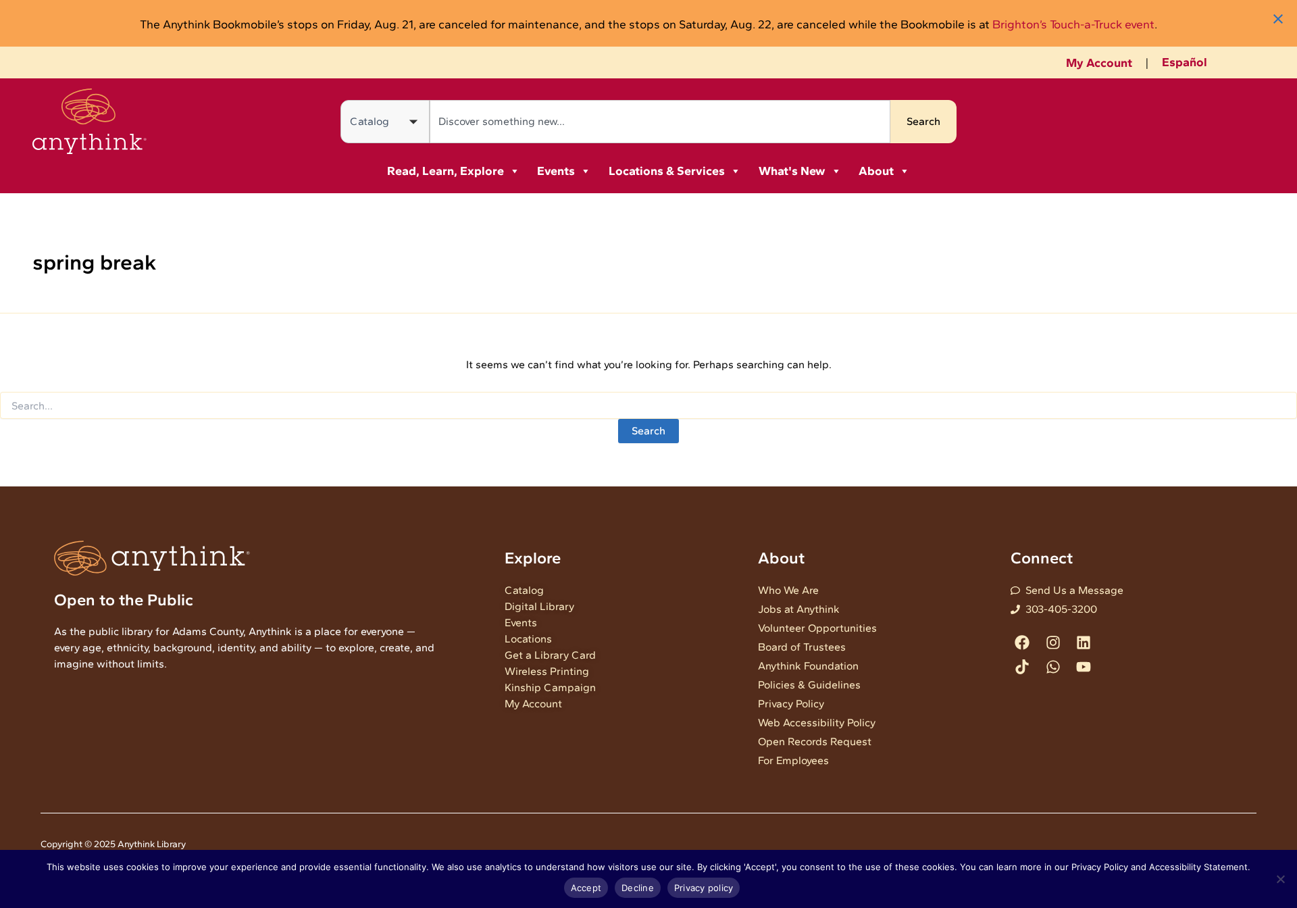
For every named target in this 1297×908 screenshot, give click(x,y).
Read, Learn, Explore (445, 170)
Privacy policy (704, 887)
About (876, 170)
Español (1184, 62)
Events (556, 170)
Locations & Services (667, 170)
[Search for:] (648, 406)
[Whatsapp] (1053, 666)
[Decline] (1280, 879)
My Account (1099, 62)
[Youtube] (1083, 666)
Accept (586, 887)
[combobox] (660, 121)
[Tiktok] (1022, 666)
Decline (637, 887)
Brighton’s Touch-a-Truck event (1073, 24)
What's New (792, 170)
